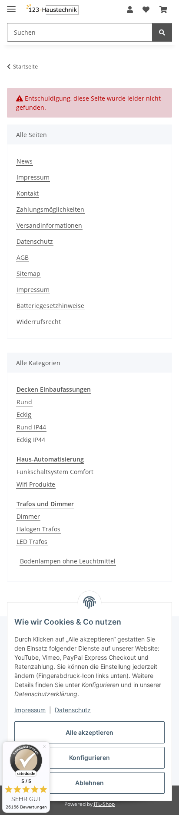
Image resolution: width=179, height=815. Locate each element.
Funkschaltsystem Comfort (55, 472)
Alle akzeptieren (89, 732)
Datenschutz (73, 710)
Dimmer (28, 516)
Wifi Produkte (36, 484)
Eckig (24, 414)
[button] (130, 9)
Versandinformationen (49, 225)
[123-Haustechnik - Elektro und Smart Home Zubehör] (52, 10)
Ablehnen (89, 782)
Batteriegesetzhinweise (50, 305)
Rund (24, 402)
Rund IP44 (31, 427)
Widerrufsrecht (39, 321)
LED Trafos (32, 541)
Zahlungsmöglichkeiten (50, 209)
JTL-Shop (104, 804)
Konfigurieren (89, 757)
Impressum (30, 710)
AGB (23, 257)
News (25, 161)
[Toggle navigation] (11, 5)
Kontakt (28, 193)
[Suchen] (162, 32)
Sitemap (28, 273)
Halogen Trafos (38, 529)
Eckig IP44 (31, 439)
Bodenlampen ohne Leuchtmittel (68, 561)
